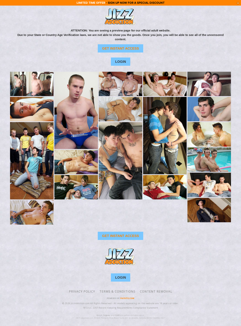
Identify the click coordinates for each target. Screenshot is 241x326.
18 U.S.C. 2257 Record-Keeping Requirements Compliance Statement (120, 307)
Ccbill (117, 315)
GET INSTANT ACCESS (120, 48)
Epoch (99, 315)
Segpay (106, 315)
